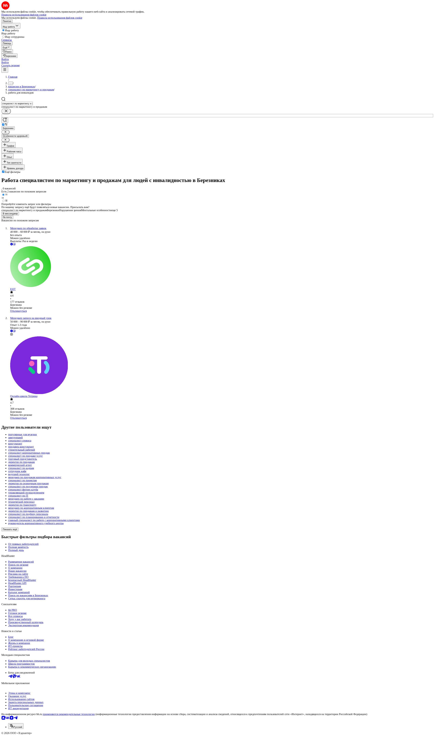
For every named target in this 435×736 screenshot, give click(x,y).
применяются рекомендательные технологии (69, 714)
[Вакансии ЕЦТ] (221, 267)
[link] (7, 51)
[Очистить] (6, 111)
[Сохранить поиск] (4, 120)
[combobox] (17, 103)
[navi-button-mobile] (4, 70)
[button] (5, 59)
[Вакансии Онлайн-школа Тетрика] (221, 365)
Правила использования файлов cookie (59, 17)
